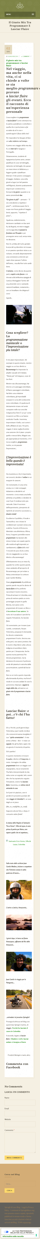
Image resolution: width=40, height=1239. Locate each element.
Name (7, 1098)
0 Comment (25, 56)
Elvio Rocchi (13, 56)
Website (8, 1119)
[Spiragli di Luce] (20, 5)
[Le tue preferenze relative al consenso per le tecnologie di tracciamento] (36, 1235)
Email (7, 1108)
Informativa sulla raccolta (13, 1236)
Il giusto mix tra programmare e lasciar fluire (17, 63)
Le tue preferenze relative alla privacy (22, 1232)
